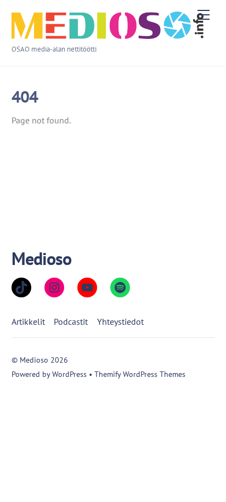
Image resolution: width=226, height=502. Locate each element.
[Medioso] (108, 34)
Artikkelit (28, 321)
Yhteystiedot (120, 321)
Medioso (34, 359)
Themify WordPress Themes (139, 374)
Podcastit (71, 321)
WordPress (69, 374)
